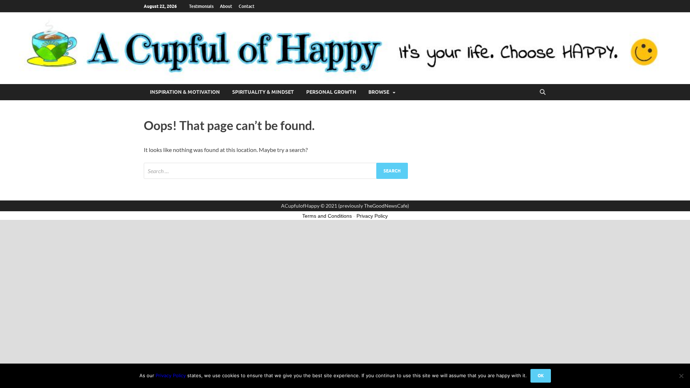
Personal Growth (331, 92)
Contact (246, 6)
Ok (541, 375)
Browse (378, 92)
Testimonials (201, 6)
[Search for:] (276, 171)
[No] (681, 375)
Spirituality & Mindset (263, 92)
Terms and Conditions (327, 216)
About (226, 6)
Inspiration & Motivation (185, 92)
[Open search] (542, 92)
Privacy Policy (171, 375)
